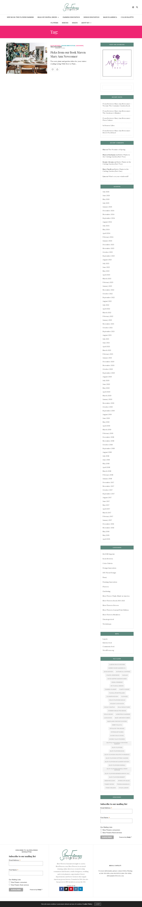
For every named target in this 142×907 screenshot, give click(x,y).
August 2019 (107, 414)
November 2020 (108, 365)
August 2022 (107, 301)
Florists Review (112, 696)
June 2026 (106, 196)
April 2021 (106, 347)
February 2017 (108, 516)
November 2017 (108, 486)
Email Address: (106, 808)
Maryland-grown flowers (117, 721)
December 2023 (108, 245)
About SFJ (85, 23)
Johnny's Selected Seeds (117, 710)
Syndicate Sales (123, 780)
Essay (105, 577)
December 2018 (108, 437)
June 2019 (106, 418)
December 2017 (108, 482)
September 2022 (109, 297)
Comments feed (108, 647)
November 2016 (108, 528)
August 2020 (107, 377)
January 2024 (107, 241)
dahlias (125, 675)
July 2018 (106, 456)
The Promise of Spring (116, 150)
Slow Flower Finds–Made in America (116, 596)
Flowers (54, 23)
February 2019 (108, 433)
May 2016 (106, 531)
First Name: (105, 817)
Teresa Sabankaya (123, 784)
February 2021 (108, 354)
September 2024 (109, 218)
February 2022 (108, 316)
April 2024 (106, 233)
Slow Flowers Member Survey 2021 (117, 773)
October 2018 (108, 445)
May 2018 (106, 464)
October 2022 (108, 294)
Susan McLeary (110, 780)
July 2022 (106, 305)
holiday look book (117, 703)
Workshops (107, 624)
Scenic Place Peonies (117, 739)
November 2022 (108, 290)
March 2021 (107, 350)
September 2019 (109, 411)
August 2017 (107, 498)
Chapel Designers (112, 675)
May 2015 (106, 535)
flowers (124, 696)
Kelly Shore (108, 714)
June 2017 (106, 501)
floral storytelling (117, 693)
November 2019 (108, 403)
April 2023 (106, 275)
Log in (105, 639)
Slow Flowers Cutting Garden (117, 758)
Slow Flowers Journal (117, 765)
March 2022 (107, 313)
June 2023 (106, 267)
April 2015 (106, 539)
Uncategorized (56, 47)
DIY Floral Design (109, 573)
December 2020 (108, 362)
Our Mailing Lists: (106, 827)
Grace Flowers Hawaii (117, 700)
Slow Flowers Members (111, 615)
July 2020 (106, 380)
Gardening (79, 45)
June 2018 (106, 460)
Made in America (110, 17)
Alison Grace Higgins (117, 664)
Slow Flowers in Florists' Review (117, 761)
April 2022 (106, 309)
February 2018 (108, 475)
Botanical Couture (123, 671)
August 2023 (107, 260)
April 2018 (106, 467)
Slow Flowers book (117, 751)
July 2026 (106, 192)
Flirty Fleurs (124, 689)
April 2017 (106, 509)
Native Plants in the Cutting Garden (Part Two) (116, 156)
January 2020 (107, 399)
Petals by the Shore (117, 728)
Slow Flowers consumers (111, 830)
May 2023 (106, 271)
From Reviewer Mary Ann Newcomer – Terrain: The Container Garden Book (117, 105)
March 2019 (107, 430)
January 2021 (107, 358)
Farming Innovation (71, 17)
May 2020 (106, 388)
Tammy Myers (109, 784)
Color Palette (127, 17)
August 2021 (107, 335)
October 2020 (108, 369)
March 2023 (107, 279)
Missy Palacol (117, 725)
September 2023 (109, 256)
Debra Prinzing (117, 682)
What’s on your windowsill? (118, 176)
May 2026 (106, 199)
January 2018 (107, 479)
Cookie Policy (87, 904)
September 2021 (108, 331)
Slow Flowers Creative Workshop (117, 754)
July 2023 (106, 263)
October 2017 (107, 490)
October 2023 (108, 252)
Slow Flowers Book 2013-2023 (114, 601)
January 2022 (107, 320)
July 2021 (106, 339)
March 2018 (107, 471)
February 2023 (108, 282)
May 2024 (106, 229)
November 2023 (108, 248)
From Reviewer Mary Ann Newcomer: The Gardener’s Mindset (116, 112)
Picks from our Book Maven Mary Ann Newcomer (68, 54)
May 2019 (106, 422)
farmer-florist (110, 689)
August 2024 (107, 222)
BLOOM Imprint (109, 554)
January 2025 (107, 207)
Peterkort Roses (117, 732)
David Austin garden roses (116, 679)
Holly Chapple (109, 707)
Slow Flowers (117, 747)
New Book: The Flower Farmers (20, 17)
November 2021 (108, 324)
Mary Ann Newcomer (122, 718)
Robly (129, 837)
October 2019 (108, 407)
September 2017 (108, 494)
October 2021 (107, 328)
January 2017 (107, 520)
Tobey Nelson (111, 788)
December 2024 (108, 211)
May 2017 (106, 505)
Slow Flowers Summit (117, 777)
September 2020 (109, 373)
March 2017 (107, 513)
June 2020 (106, 384)
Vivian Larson (123, 788)
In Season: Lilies (108, 125)
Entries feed (107, 643)
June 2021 (106, 343)
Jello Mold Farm (124, 707)
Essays (75, 23)
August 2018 (107, 452)
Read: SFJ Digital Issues (47, 17)
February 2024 (108, 237)
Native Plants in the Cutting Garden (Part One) (116, 170)
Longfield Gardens (123, 714)
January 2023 (107, 286)
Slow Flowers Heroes (111, 605)
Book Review (108, 671)
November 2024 (108, 214)
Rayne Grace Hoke (117, 735)
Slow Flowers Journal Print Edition (116, 610)
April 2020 (106, 392)
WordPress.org (108, 650)
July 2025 (106, 203)
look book (108, 718)
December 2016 (108, 524)
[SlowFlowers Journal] (71, 7)
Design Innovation (91, 17)
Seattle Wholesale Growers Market (116, 743)
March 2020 (107, 396)
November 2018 (108, 441)
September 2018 (109, 448)
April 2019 (106, 426)
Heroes (65, 23)
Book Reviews (55, 45)
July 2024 (106, 226)
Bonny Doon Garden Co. (117, 668)
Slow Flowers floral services (112, 832)
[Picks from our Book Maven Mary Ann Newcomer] (26, 58)
